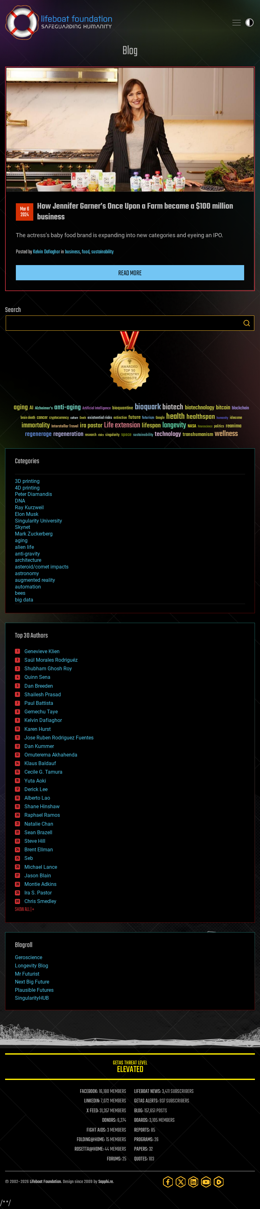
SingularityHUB (32, 998)
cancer (42, 417)
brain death (28, 418)
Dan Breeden (38, 686)
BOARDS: (141, 1120)
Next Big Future (32, 982)
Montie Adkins (40, 884)
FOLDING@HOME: (91, 1140)
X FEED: (93, 1111)
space (126, 434)
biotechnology (199, 408)
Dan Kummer (39, 746)
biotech (172, 407)
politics (219, 427)
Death (83, 418)
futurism (148, 418)
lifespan (151, 425)
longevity (174, 425)
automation (28, 587)
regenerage (38, 434)
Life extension (122, 425)
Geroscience (28, 957)
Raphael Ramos (42, 815)
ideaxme (236, 418)
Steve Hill (34, 841)
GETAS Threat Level (130, 1067)
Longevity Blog (31, 966)
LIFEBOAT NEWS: (147, 1092)
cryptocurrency (59, 418)
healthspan (200, 417)
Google (160, 418)
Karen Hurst (37, 729)
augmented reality (35, 580)
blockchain (240, 408)
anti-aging (67, 408)
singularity (112, 435)
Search (246, 323)
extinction (120, 418)
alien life (24, 547)
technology (168, 434)
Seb (28, 858)
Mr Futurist (27, 974)
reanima (233, 426)
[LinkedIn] (193, 1181)
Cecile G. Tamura (43, 772)
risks (101, 435)
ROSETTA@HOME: (89, 1149)
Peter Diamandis (33, 494)
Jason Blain (37, 876)
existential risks (100, 418)
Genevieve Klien (42, 651)
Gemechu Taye (41, 712)
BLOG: (138, 1111)
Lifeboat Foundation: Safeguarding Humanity (114, 22)
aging (21, 408)
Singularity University (38, 521)
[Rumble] (219, 1181)
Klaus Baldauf (40, 763)
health (175, 416)
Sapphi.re (105, 1182)
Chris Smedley (40, 901)
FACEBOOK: (89, 1092)
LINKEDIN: (92, 1101)
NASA (192, 426)
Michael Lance (40, 867)
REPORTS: (142, 1130)
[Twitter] (181, 1181)
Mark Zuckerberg (34, 534)
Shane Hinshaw (42, 806)
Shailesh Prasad (42, 695)
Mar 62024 (24, 212)
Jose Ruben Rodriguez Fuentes (59, 738)
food (85, 252)
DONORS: (109, 1120)
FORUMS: (114, 1159)
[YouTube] (206, 1181)
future (134, 417)
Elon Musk (26, 514)
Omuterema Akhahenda (50, 755)
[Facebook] (168, 1181)
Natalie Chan (38, 824)
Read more (130, 273)
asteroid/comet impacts (41, 567)
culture (74, 418)
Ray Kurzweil (29, 507)
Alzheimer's (44, 408)
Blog (130, 51)
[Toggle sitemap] (236, 22)
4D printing (27, 488)
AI (31, 408)
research (90, 435)
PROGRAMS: (143, 1140)
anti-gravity (27, 554)
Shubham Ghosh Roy (48, 669)
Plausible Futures (34, 990)
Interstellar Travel (64, 426)
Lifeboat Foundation (45, 1182)
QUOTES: (141, 1159)
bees (20, 593)
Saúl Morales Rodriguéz (51, 660)
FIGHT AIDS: (96, 1130)
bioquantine (122, 408)
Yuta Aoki (35, 781)
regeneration (68, 434)
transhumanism (198, 435)
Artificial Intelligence (96, 408)
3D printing (27, 481)
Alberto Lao (37, 798)
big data (24, 600)
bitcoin (223, 408)
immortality (36, 425)
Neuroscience (205, 427)
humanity (222, 418)
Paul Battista (38, 703)
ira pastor (91, 425)
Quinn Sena (37, 677)
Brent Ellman (38, 850)
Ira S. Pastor (38, 893)
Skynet (22, 527)
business (72, 252)
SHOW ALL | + (24, 910)
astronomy (27, 573)
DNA (20, 501)
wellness (226, 434)
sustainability (102, 252)
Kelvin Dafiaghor (46, 252)
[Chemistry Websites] (130, 362)
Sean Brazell (38, 832)
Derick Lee (36, 789)
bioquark (148, 407)
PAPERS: (141, 1149)
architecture (28, 560)
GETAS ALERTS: (146, 1101)
